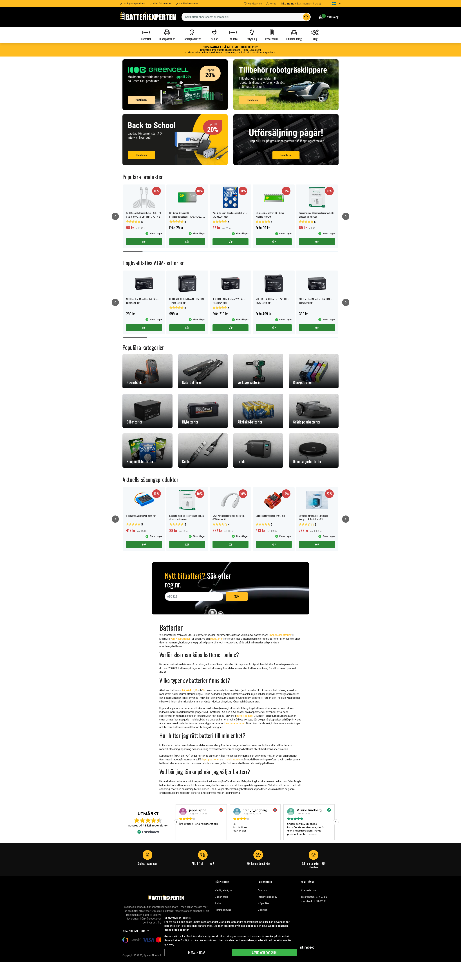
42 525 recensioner (155, 825)
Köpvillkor (264, 903)
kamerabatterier (235, 723)
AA (183, 690)
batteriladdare (244, 715)
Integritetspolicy (267, 896)
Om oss (262, 890)
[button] (333, 3)
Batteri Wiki (221, 896)
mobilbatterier (233, 759)
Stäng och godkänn (264, 952)
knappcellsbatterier (280, 635)
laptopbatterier (211, 759)
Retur (218, 903)
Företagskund (223, 909)
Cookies (263, 909)
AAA (189, 690)
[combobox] (246, 17)
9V (203, 690)
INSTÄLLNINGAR (196, 952)
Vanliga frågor (223, 890)
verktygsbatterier (180, 638)
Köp (144, 242)
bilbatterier (216, 638)
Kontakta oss (308, 890)
